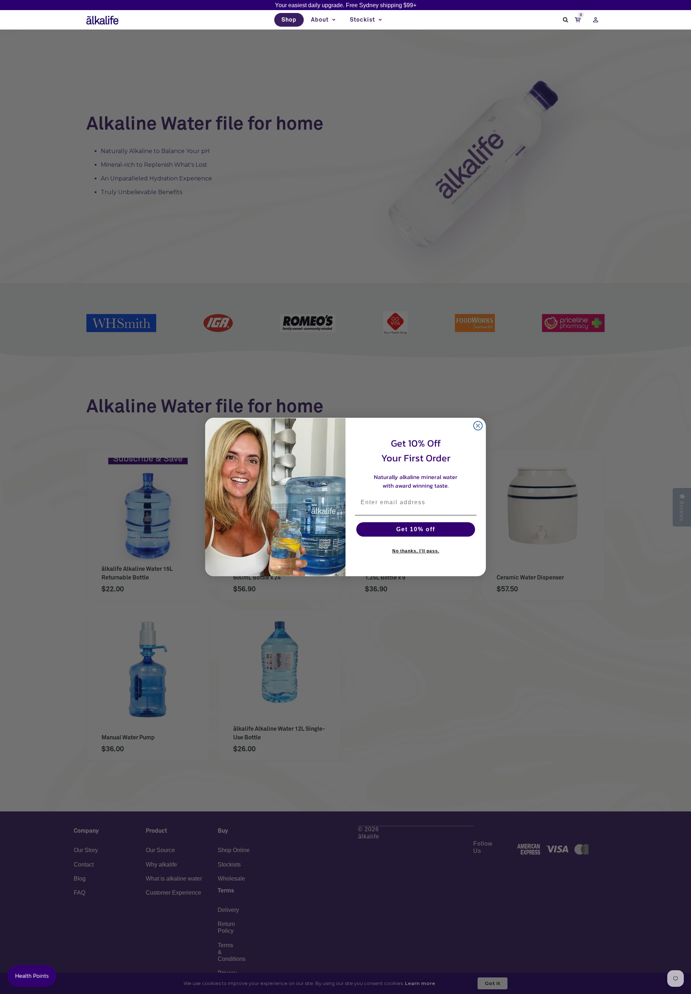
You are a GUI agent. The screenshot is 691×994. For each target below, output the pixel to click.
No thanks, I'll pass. (415, 551)
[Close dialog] (478, 425)
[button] (323, 19)
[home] (102, 20)
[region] (345, 5)
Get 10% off (415, 529)
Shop (289, 20)
